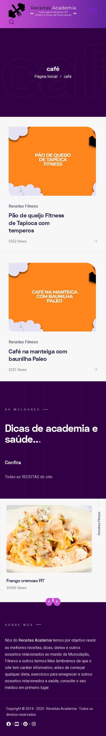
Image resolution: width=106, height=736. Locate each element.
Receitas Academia (35, 640)
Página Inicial (46, 76)
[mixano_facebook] (8, 725)
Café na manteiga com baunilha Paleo (38, 355)
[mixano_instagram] (33, 725)
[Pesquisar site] (10, 22)
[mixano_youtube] (17, 725)
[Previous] (49, 602)
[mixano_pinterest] (25, 725)
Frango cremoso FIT (25, 581)
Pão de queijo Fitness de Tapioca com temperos (36, 223)
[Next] (56, 602)
